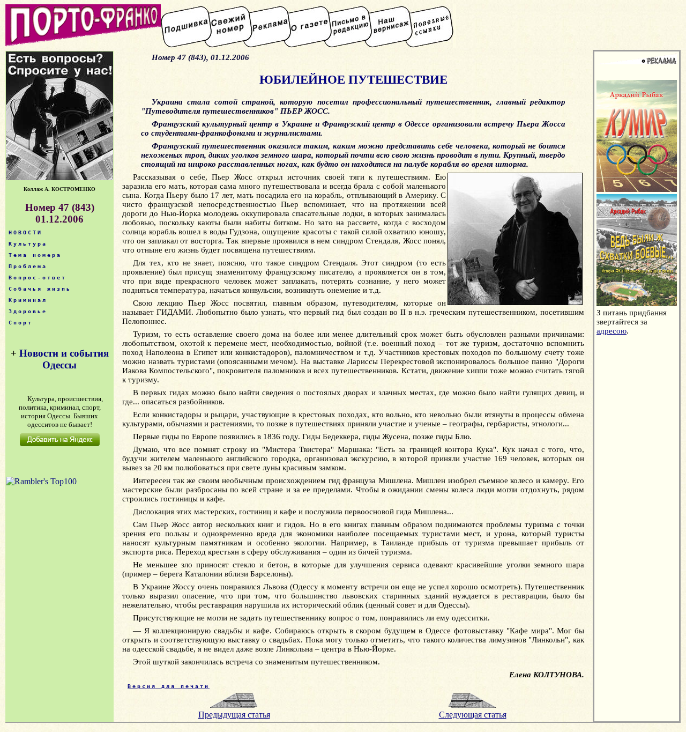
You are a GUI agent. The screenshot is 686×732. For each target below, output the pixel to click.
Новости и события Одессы (64, 359)
